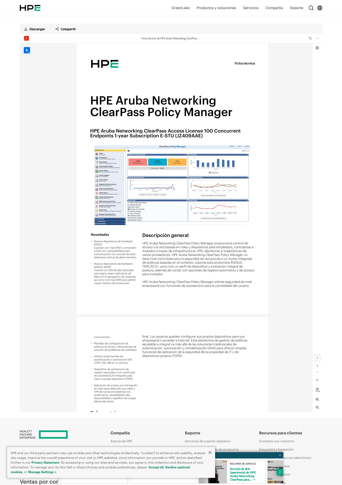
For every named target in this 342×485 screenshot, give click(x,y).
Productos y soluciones (216, 8)
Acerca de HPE (121, 441)
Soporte (296, 8)
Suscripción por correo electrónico (285, 458)
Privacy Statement (45, 462)
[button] (210, 453)
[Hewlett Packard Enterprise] (30, 7)
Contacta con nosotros (276, 441)
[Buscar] (311, 7)
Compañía (274, 8)
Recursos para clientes (280, 432)
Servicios (250, 8)
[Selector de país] (319, 7)
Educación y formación (276, 449)
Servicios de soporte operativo (208, 441)
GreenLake (181, 8)
